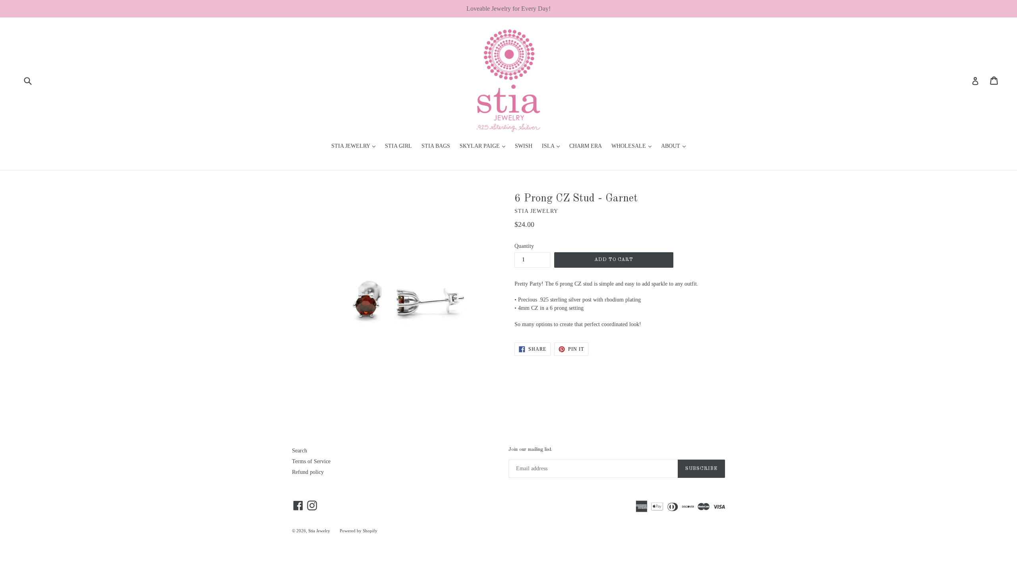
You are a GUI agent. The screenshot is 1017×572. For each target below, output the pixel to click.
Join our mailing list (529, 449)
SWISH (523, 146)
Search (299, 451)
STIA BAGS (435, 146)
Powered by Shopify (358, 530)
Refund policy (308, 472)
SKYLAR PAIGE (484, 146)
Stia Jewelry (319, 530)
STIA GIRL (398, 146)
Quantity (524, 246)
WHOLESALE (633, 146)
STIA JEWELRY (355, 146)
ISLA (553, 146)
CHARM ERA (585, 146)
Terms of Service (311, 461)
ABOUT (675, 146)
